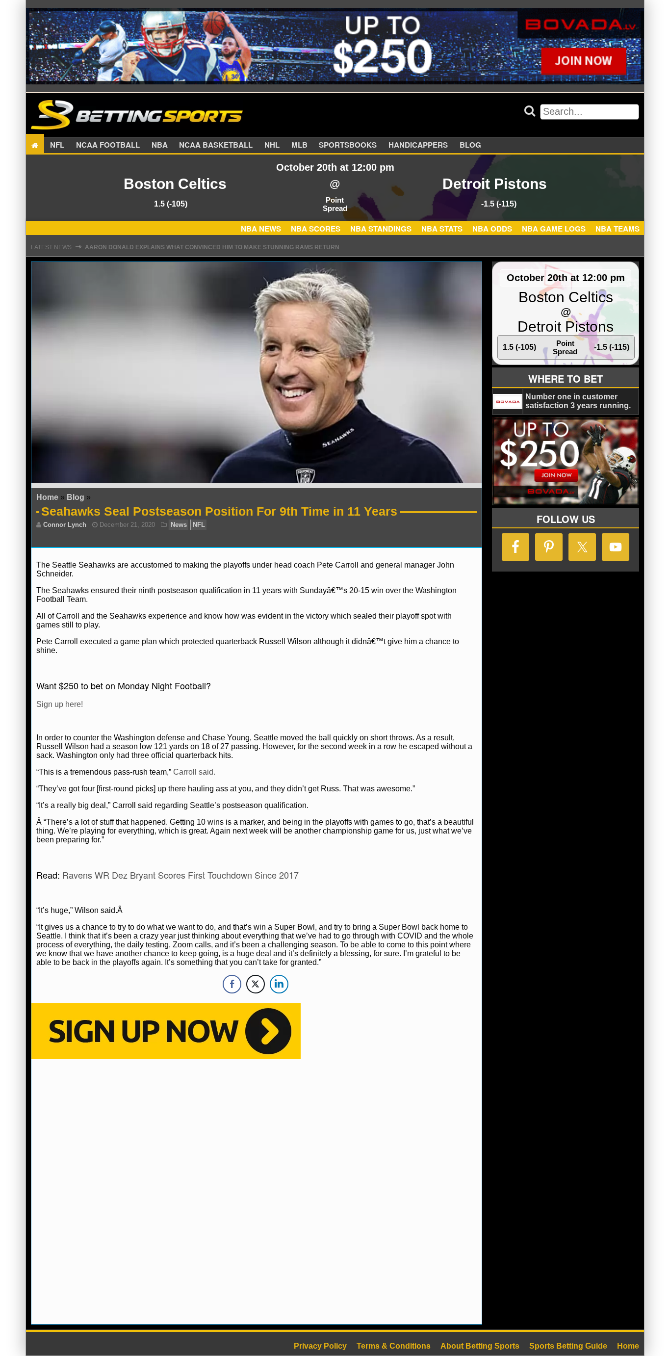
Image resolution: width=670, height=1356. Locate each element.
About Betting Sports (479, 1346)
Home (47, 497)
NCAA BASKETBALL (216, 145)
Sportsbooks (348, 145)
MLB (299, 145)
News (179, 524)
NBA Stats (442, 228)
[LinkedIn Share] (279, 984)
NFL (57, 145)
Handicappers (418, 145)
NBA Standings (381, 228)
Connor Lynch (64, 524)
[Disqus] (256, 1190)
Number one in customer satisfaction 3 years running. (578, 401)
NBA (160, 145)
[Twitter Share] (255, 984)
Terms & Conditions (394, 1346)
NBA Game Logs (554, 228)
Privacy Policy (320, 1346)
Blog (470, 145)
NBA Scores (315, 228)
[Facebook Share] (232, 984)
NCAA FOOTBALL (108, 145)
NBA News (261, 228)
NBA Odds (492, 228)
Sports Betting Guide (568, 1346)
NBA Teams (617, 228)
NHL (272, 145)
